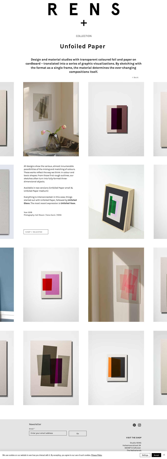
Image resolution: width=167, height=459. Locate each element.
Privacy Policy (96, 455)
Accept (156, 455)
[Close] (164, 455)
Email (32, 429)
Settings (145, 455)
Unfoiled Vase (68, 203)
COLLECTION (84, 36)
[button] (83, 22)
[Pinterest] (134, 425)
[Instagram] (139, 425)
